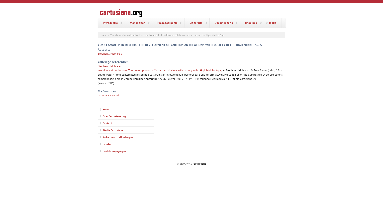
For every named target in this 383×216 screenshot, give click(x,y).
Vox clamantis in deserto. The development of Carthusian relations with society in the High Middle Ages (159, 70)
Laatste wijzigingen (114, 151)
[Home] (121, 13)
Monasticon (137, 23)
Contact (107, 123)
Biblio (272, 23)
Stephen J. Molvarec (110, 53)
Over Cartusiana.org (114, 116)
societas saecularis (109, 95)
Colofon (107, 144)
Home (103, 35)
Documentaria (224, 23)
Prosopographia (167, 23)
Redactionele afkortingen (118, 137)
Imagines (251, 23)
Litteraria (196, 23)
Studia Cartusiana (113, 130)
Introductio (110, 23)
